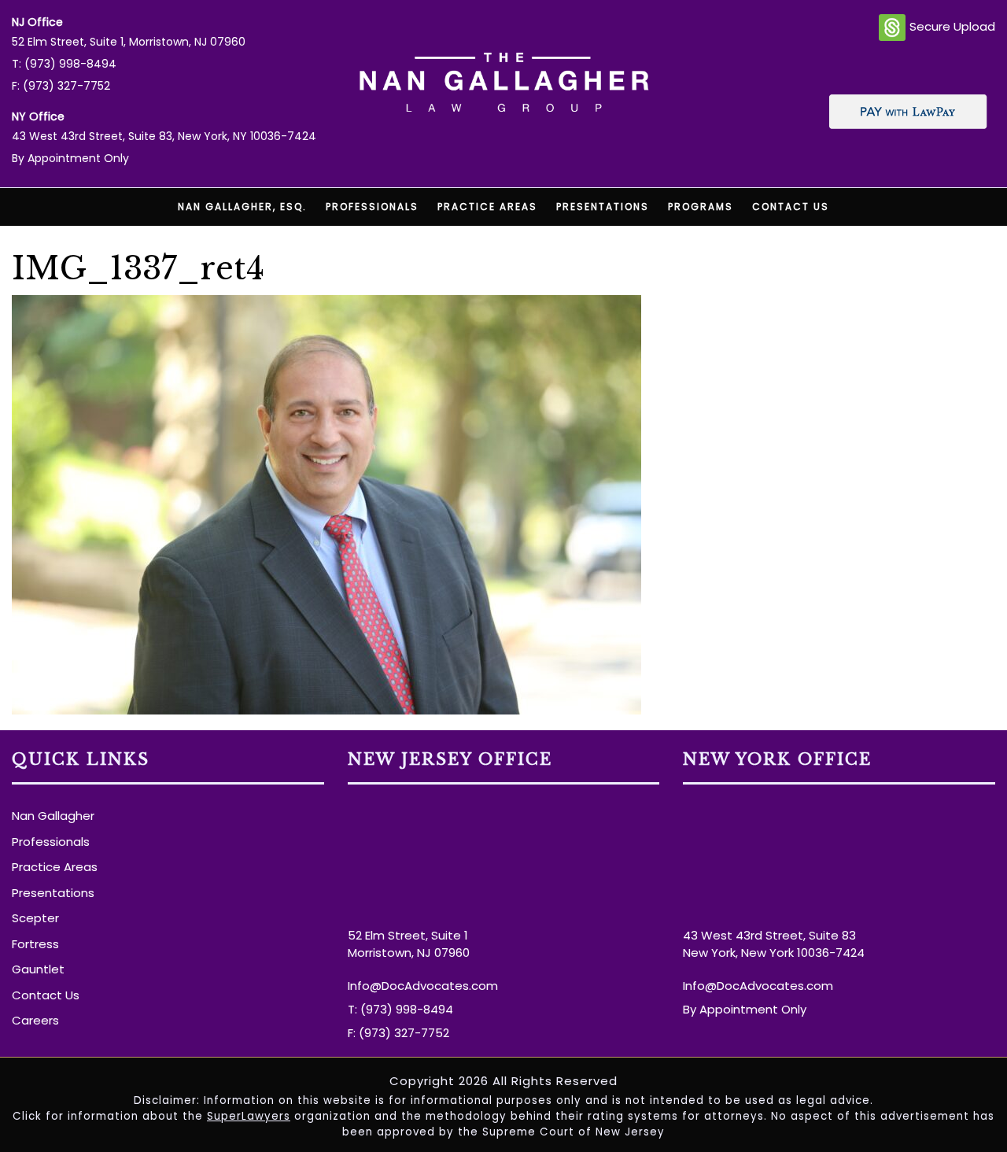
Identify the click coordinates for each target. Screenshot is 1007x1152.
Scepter (35, 918)
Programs (700, 206)
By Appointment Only (70, 158)
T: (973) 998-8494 (64, 64)
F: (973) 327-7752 (61, 86)
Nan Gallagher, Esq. (242, 206)
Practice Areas (487, 206)
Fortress (35, 944)
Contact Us (790, 206)
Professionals (372, 206)
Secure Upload (952, 26)
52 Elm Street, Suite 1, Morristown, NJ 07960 (128, 42)
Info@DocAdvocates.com (423, 985)
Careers (35, 1020)
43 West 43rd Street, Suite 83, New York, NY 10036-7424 (164, 136)
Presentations (602, 206)
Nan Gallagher (53, 815)
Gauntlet (38, 969)
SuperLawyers (248, 1116)
